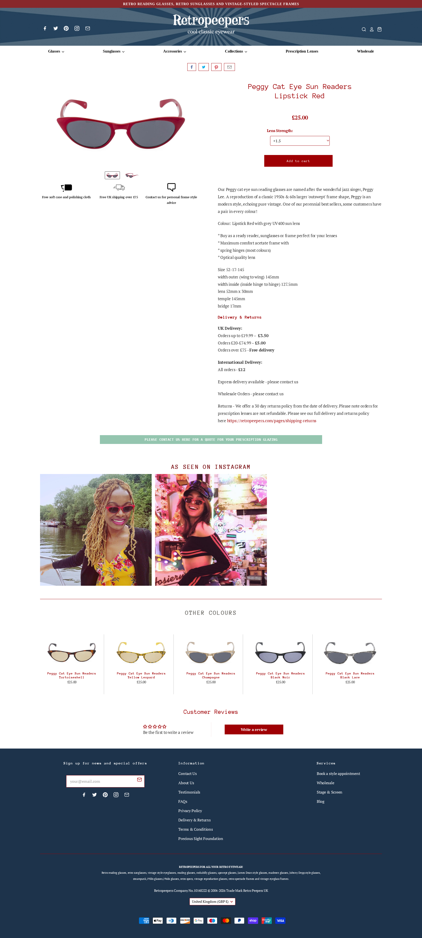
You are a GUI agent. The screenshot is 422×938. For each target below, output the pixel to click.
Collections (234, 51)
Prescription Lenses (302, 51)
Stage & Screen (329, 792)
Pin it (216, 67)
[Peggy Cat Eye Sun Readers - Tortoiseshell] (72, 652)
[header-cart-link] (378, 29)
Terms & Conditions (195, 829)
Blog (320, 801)
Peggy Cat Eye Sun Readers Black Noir (280, 675)
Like (191, 67)
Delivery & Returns (194, 820)
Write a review (254, 729)
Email (229, 67)
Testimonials (189, 792)
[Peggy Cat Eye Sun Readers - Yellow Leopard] (141, 652)
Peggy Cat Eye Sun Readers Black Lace (350, 675)
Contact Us (187, 773)
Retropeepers (163, 890)
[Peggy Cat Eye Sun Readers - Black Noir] (280, 652)
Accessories (173, 51)
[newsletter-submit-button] (139, 780)
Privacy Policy (190, 810)
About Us (186, 782)
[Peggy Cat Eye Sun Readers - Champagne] (211, 652)
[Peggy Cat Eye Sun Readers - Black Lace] (350, 652)
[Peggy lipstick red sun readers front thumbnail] (112, 175)
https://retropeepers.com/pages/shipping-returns (271, 420)
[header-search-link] (362, 29)
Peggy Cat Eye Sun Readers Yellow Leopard (141, 675)
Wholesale (365, 51)
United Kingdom (210, 901)
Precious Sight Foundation (200, 838)
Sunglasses (112, 51)
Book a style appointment (338, 773)
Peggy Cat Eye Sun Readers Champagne (211, 675)
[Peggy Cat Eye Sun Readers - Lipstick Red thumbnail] (132, 175)
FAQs (182, 801)
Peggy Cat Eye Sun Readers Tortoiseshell (71, 675)
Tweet (204, 67)
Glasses (54, 51)
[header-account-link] (370, 29)
